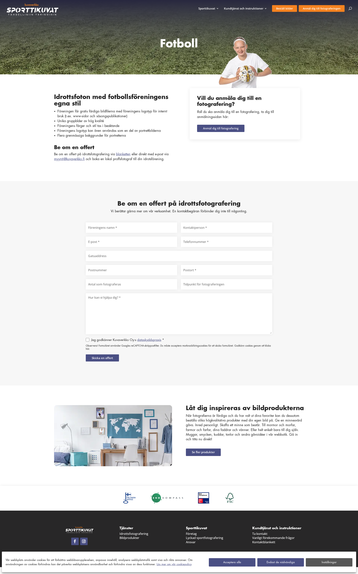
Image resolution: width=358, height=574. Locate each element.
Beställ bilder (284, 8)
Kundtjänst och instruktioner (243, 8)
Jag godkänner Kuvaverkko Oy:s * (127, 340)
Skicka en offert (102, 358)
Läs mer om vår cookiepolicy (174, 564)
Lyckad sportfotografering (204, 538)
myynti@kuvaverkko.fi (69, 159)
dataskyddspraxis (149, 340)
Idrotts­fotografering (134, 534)
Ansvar (191, 542)
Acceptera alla (232, 562)
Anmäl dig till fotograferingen (321, 8)
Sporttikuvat (206, 8)
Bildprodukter (129, 538)
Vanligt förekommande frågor (273, 538)
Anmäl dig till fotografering (220, 128)
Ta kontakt (259, 534)
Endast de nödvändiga (281, 562)
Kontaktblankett (263, 542)
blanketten (123, 154)
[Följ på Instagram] (84, 541)
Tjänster (126, 528)
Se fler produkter (203, 452)
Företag (191, 534)
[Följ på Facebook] (75, 541)
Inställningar (329, 562)
